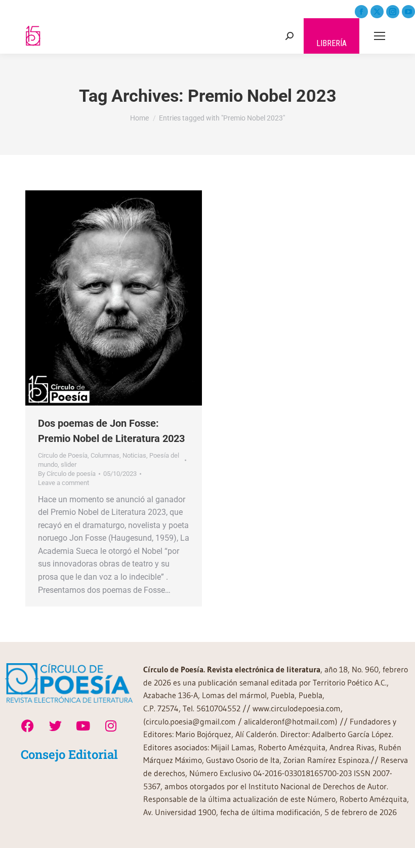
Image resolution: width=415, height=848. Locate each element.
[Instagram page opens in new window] (392, 11)
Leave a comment (63, 483)
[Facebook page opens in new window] (361, 11)
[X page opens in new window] (377, 11)
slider (68, 464)
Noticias (134, 455)
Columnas (105, 455)
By (67, 473)
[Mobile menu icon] (379, 36)
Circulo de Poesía (63, 455)
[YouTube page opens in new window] (408, 11)
